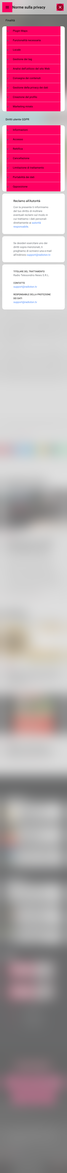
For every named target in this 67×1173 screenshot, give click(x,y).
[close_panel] (60, 7)
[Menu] (7, 7)
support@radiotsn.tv (39, 254)
